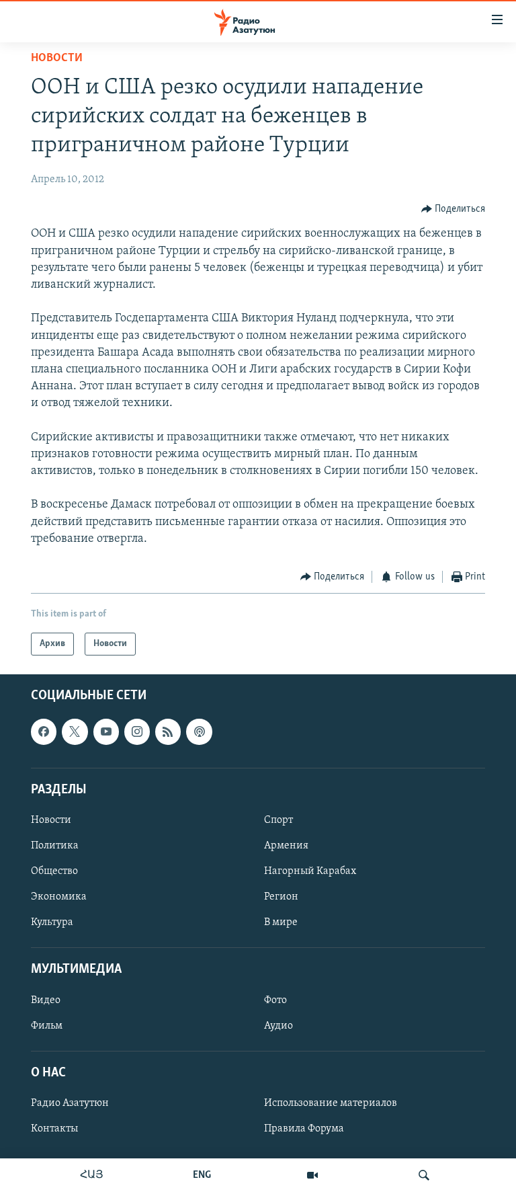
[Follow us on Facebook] (43, 732)
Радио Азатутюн (70, 1103)
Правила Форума (304, 1128)
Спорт (278, 820)
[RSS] (168, 732)
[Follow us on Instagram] (137, 732)
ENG (202, 1175)
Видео (45, 1000)
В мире (281, 923)
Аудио (278, 1026)
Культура (52, 923)
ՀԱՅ (91, 1175)
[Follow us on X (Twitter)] (74, 732)
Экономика (59, 897)
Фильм (46, 1026)
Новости (57, 58)
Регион (281, 897)
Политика (55, 845)
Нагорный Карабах (310, 872)
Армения (286, 845)
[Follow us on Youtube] (106, 732)
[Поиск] (424, 1175)
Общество (54, 872)
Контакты (54, 1128)
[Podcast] (199, 732)
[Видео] (312, 1175)
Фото (275, 1000)
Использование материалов (330, 1103)
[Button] (453, 209)
